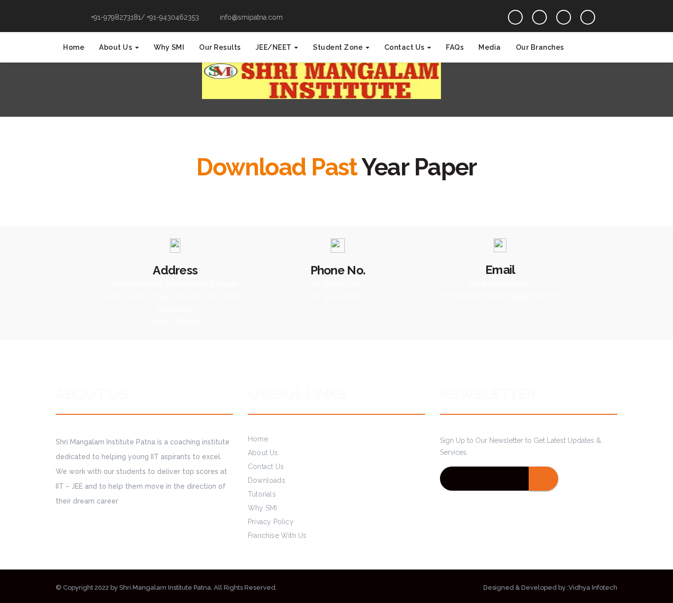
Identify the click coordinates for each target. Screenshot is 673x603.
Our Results (220, 47)
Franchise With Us (277, 535)
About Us (116, 47)
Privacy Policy (271, 522)
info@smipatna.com (250, 17)
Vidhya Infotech (593, 587)
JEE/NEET (275, 47)
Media (489, 47)
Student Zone (339, 47)
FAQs (455, 47)
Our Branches (540, 47)
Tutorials (262, 494)
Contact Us (405, 47)
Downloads (266, 480)
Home (73, 47)
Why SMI (169, 47)
